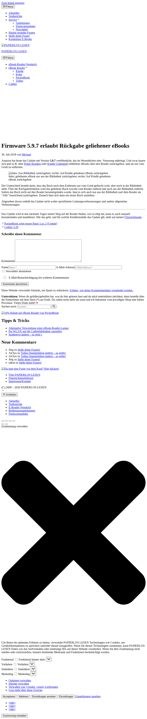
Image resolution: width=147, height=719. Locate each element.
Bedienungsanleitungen (22, 410)
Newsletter (22, 29)
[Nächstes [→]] (6, 424)
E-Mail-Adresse (65, 267)
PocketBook (23, 77)
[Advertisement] (73, 114)
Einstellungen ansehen (44, 696)
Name (4, 267)
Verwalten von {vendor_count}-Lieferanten (33, 686)
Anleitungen (23, 23)
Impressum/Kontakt (20, 381)
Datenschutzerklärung (21, 378)
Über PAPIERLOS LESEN (24, 374)
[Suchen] (53, 307)
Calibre (13, 84)
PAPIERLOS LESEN (14, 51)
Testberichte (15, 16)
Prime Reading (32, 163)
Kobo (19, 74)
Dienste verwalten (19, 683)
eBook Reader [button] (17, 67)
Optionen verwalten (20, 680)
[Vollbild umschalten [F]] (10, 420)
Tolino (19, 80)
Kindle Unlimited (57, 163)
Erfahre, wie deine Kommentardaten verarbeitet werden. (101, 290)
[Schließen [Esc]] (2, 420)
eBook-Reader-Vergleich (23, 64)
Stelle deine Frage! (19, 35)
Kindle (19, 71)
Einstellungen (66, 696)
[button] (2, 390)
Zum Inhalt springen (12, 2)
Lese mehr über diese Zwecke (25, 690)
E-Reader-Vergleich (20, 407)
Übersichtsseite (132, 217)
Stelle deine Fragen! (29, 349)
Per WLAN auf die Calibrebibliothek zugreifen (35, 331)
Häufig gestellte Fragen (22, 32)
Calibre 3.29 (11, 227)
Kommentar (8, 261)
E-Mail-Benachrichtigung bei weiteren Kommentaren (38, 277)
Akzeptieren (9, 696)
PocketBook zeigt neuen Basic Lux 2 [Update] (30, 223)
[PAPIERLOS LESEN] (15, 45)
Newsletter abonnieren (18, 271)
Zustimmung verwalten (14, 715)
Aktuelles (14, 12)
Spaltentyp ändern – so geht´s (25, 334)
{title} (12, 702)
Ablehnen (24, 696)
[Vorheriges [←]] (2, 424)
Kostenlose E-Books (20, 39)
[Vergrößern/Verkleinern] (13, 420)
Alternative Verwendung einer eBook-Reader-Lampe (39, 328)
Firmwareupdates (25, 26)
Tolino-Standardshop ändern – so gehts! (43, 352)
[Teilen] (6, 420)
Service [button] (13, 19)
